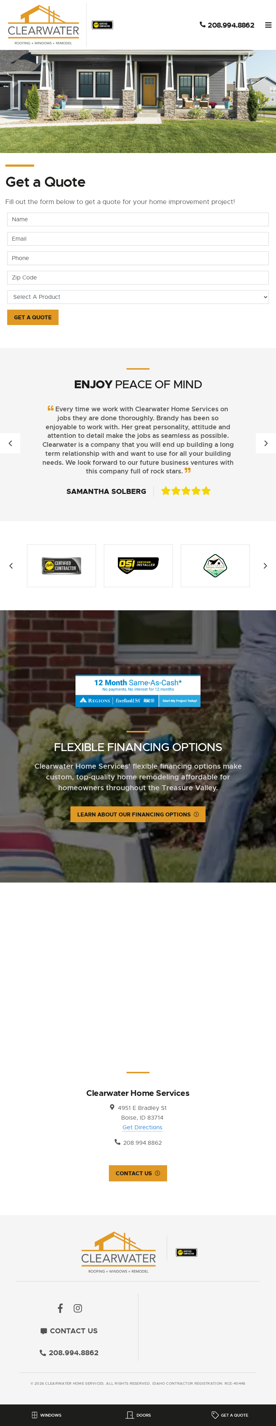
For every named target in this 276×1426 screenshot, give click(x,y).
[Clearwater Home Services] (60, 25)
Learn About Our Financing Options (134, 814)
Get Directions (142, 1127)
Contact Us (134, 1173)
